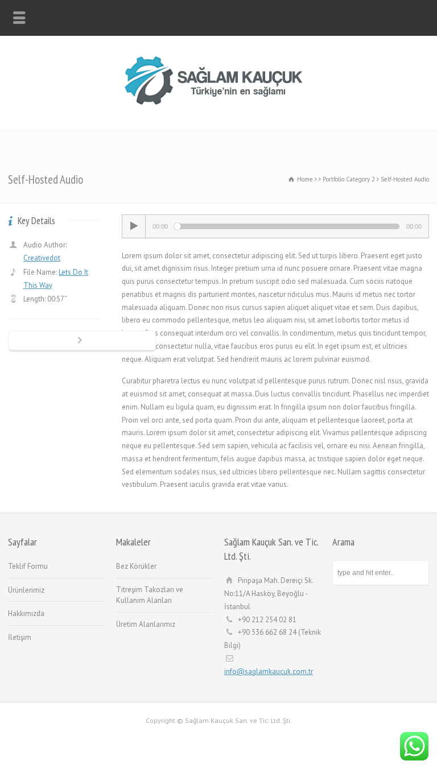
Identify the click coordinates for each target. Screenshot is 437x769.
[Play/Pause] (133, 226)
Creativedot (41, 258)
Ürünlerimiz (26, 590)
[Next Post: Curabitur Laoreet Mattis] (82, 341)
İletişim (19, 637)
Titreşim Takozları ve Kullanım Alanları (149, 595)
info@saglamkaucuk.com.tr (268, 671)
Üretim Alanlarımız (145, 624)
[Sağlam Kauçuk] (218, 106)
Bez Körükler (136, 566)
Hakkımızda (26, 613)
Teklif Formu (28, 566)
